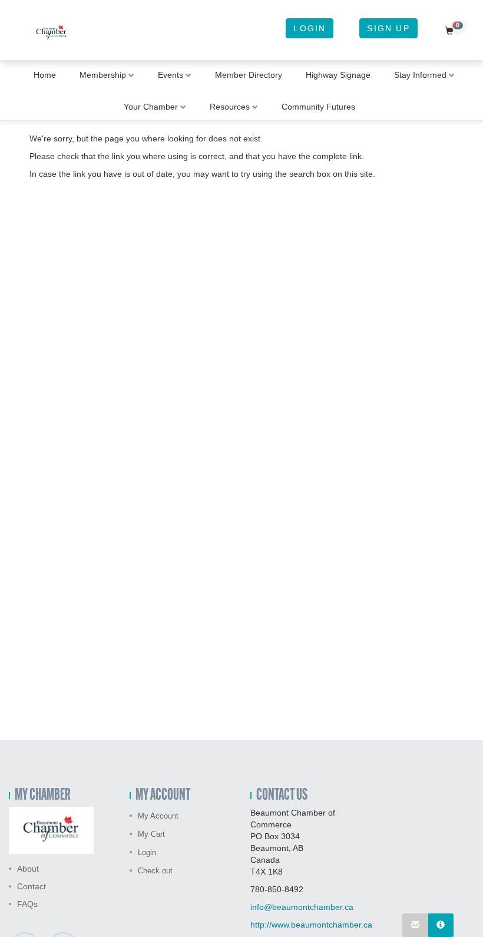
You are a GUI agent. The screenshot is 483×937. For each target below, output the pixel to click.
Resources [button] (230, 106)
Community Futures (318, 106)
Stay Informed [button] (420, 75)
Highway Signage (338, 75)
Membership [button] (103, 75)
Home (45, 75)
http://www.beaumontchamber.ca (311, 924)
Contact (31, 886)
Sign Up (388, 28)
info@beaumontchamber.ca (301, 907)
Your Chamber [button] (151, 106)
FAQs (27, 904)
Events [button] (170, 75)
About (28, 868)
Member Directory (248, 75)
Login (309, 28)
